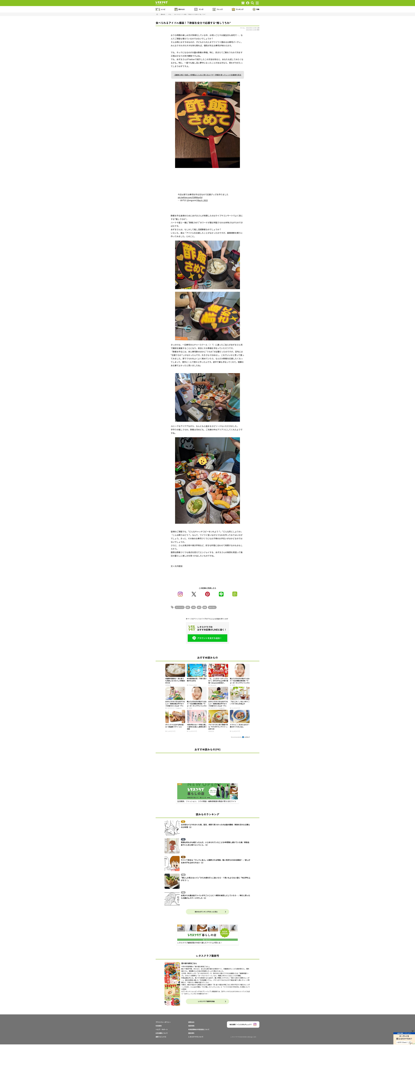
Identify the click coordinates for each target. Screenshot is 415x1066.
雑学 (188, 607)
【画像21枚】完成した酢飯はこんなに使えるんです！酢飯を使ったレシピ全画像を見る (207, 75)
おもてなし (212, 607)
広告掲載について (162, 1033)
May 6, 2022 (202, 200)
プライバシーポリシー (163, 1022)
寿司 (199, 607)
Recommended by (236, 737)
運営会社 (191, 1022)
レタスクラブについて (195, 1037)
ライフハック (180, 607)
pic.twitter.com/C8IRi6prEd (190, 197)
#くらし (242, 28)
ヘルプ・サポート (162, 1029)
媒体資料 (191, 1033)
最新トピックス (161, 1037)
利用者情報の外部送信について (198, 1029)
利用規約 (159, 1026)
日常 (193, 607)
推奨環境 (191, 1026)
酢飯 (204, 607)
